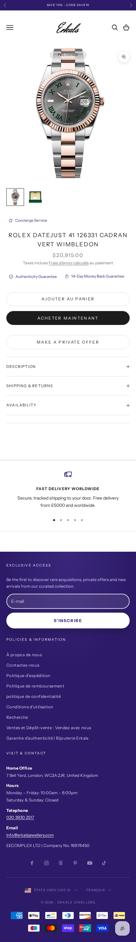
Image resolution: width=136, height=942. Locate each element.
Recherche (17, 717)
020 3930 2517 (20, 817)
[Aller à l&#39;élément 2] (35, 197)
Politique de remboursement (35, 685)
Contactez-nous (22, 665)
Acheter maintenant (67, 318)
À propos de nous (24, 654)
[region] (68, 490)
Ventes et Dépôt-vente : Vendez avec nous (48, 727)
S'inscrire (68, 620)
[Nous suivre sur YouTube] (90, 863)
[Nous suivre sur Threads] (61, 863)
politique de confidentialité (33, 696)
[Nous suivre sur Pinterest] (75, 863)
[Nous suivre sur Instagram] (46, 863)
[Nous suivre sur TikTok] (104, 863)
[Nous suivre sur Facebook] (32, 863)
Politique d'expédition (28, 675)
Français (95, 890)
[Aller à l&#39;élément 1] (15, 197)
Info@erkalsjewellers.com (30, 834)
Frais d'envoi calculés (69, 262)
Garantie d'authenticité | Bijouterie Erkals (47, 738)
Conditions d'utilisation (29, 706)
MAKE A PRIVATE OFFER (68, 342)
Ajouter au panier (68, 298)
